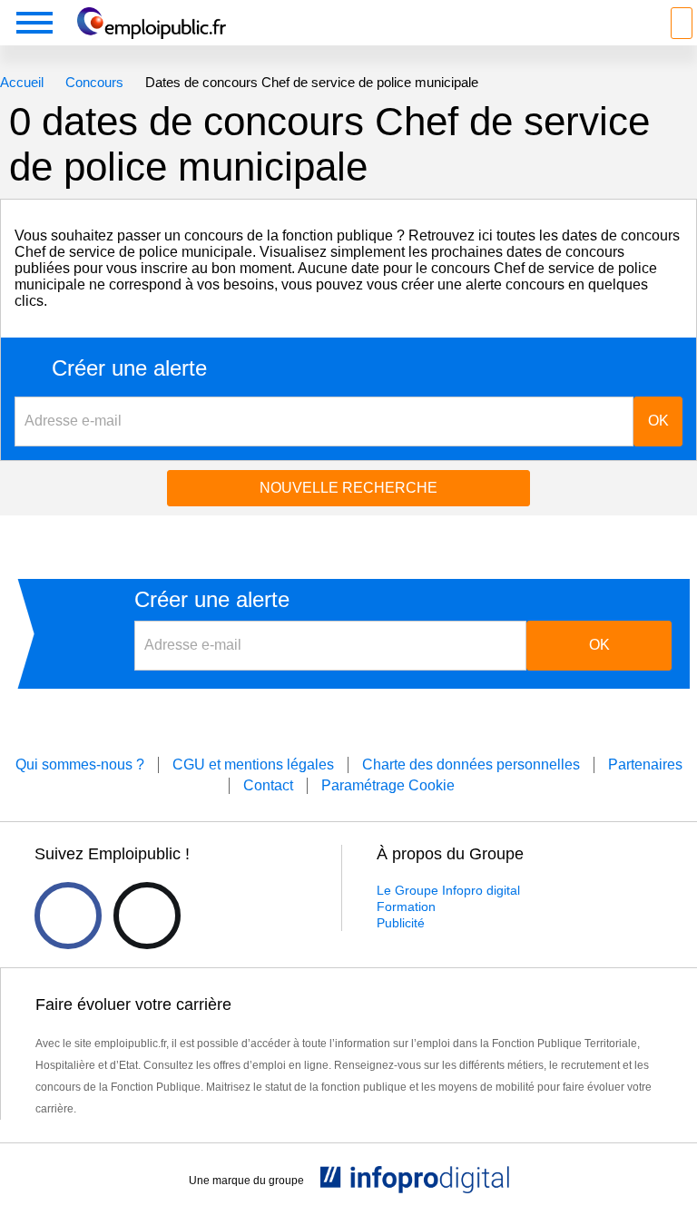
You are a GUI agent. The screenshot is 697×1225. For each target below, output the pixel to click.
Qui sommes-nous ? (79, 764)
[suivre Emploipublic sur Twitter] (147, 915)
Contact (268, 785)
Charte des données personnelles (471, 764)
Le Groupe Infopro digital (448, 890)
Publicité (401, 923)
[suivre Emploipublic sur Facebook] (68, 915)
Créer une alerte (129, 368)
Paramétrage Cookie (388, 785)
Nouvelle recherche (348, 487)
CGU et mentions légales (253, 764)
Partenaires (645, 764)
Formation (406, 906)
